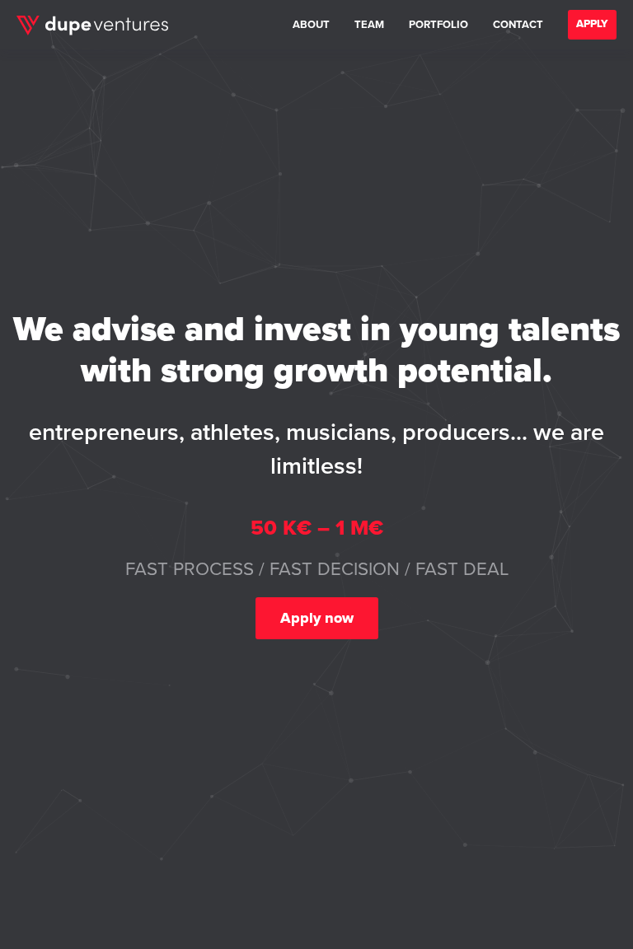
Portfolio (438, 24)
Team (369, 24)
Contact (518, 24)
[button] (592, 25)
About (311, 24)
